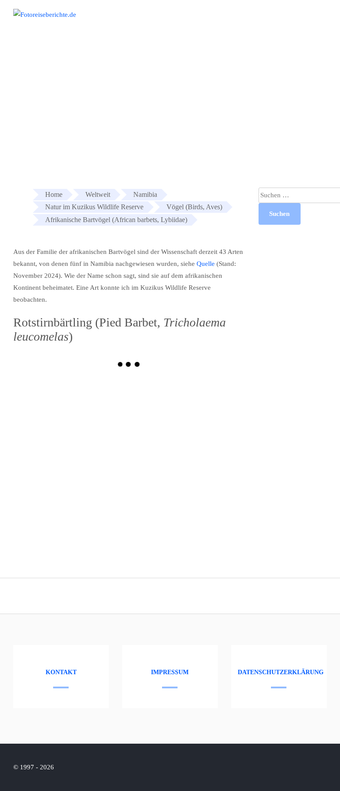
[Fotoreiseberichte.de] (44, 14)
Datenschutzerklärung (281, 672)
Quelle (206, 263)
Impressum (170, 672)
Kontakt (61, 672)
